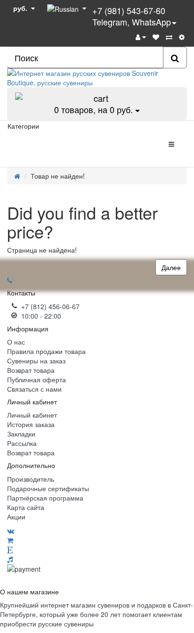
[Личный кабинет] (141, 36)
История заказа (31, 424)
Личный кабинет (32, 414)
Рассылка (22, 443)
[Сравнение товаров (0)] (169, 36)
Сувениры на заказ (36, 360)
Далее (171, 267)
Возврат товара (31, 370)
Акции (16, 516)
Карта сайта (25, 507)
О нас (16, 341)
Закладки (21, 433)
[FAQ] (182, 36)
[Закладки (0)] (156, 36)
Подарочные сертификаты (48, 488)
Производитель (30, 479)
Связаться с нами (34, 389)
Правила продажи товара (46, 351)
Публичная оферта (36, 379)
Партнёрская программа (45, 497)
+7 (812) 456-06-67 (50, 306)
